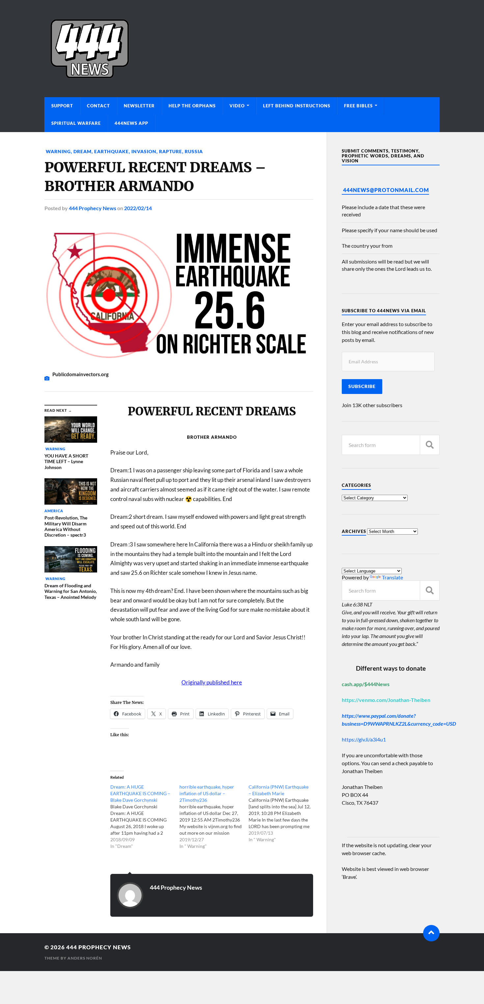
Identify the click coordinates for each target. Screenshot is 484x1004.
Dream (82, 151)
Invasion (143, 151)
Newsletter (139, 105)
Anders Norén (84, 958)
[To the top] (431, 933)
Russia (194, 151)
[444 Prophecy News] (242, 48)
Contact (98, 105)
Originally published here (211, 682)
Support (62, 105)
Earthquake (111, 151)
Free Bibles (358, 105)
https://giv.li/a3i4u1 (364, 739)
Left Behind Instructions (296, 105)
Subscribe (362, 386)
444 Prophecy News (92, 208)
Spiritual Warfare (76, 123)
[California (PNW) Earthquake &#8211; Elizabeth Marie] (283, 813)
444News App (131, 123)
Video (237, 105)
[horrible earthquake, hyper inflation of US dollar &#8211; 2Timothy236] (214, 817)
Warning (57, 151)
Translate (392, 577)
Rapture (170, 151)
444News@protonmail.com (386, 190)
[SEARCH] (430, 445)
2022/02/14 (138, 208)
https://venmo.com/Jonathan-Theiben (386, 700)
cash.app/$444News (366, 684)
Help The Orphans (192, 105)
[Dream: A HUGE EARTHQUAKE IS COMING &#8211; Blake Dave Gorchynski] (144, 817)
